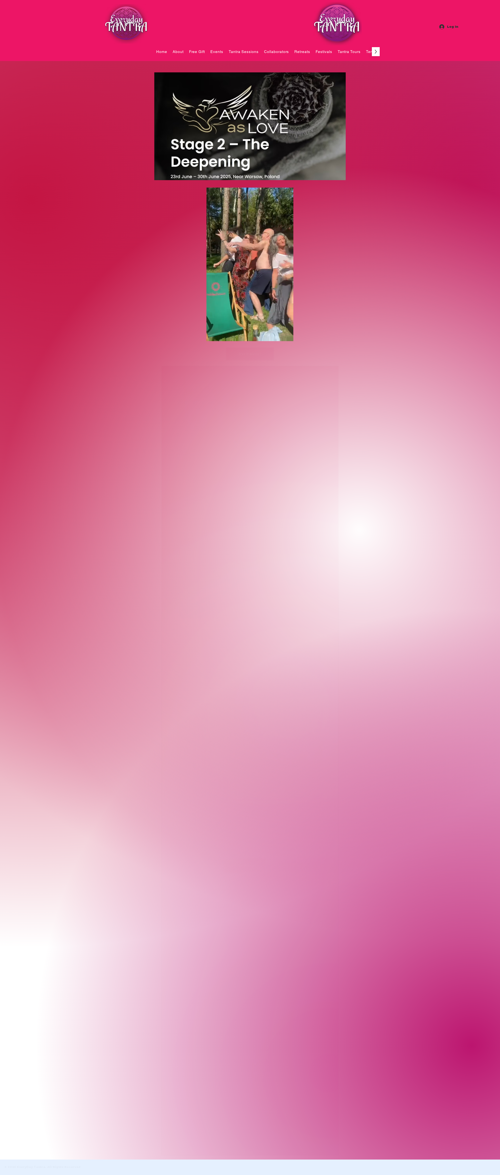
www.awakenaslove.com (294, 933)
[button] (288, 337)
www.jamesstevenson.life (198, 937)
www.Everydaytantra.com (225, 978)
